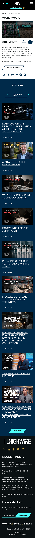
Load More (18, 430)
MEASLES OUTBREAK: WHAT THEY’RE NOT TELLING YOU (14, 299)
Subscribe (23, 515)
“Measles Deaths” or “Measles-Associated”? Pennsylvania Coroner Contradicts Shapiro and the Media (15, 479)
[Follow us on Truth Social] (23, 449)
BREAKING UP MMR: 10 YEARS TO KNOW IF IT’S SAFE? (15, 264)
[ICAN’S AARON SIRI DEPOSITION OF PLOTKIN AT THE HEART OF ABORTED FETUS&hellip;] (17, 111)
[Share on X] (4, 75)
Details (8, 137)
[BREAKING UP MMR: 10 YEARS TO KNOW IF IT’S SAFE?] (17, 249)
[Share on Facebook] (8, 75)
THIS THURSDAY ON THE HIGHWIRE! (16, 374)
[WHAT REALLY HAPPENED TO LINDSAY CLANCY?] (17, 183)
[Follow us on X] (4, 449)
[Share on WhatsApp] (25, 75)
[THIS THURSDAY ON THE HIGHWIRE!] (17, 361)
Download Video (13, 67)
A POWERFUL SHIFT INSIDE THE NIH (13, 163)
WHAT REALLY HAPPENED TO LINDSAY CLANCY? (17, 196)
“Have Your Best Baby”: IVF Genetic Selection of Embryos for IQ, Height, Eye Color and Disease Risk (17, 488)
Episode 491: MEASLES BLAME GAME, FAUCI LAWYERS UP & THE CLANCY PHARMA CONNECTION (15, 337)
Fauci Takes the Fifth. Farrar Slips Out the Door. (17, 495)
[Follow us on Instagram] (9, 449)
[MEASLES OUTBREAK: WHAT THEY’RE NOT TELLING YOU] (17, 284)
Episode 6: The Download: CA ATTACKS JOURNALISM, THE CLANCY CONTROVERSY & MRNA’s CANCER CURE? (17, 411)
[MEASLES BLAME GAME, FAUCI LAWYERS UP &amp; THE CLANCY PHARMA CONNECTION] (17, 320)
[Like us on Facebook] (14, 449)
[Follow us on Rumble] (18, 449)
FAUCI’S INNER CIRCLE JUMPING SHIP (15, 229)
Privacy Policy (18, 532)
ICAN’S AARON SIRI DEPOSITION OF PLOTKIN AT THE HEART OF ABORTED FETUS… (16, 128)
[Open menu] (31, 3)
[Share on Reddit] (21, 75)
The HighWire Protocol (17, 534)
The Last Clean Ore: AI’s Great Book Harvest (15, 472)
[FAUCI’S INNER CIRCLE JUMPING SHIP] (17, 216)
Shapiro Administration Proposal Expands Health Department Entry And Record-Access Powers (17, 465)
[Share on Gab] (12, 75)
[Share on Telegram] (17, 75)
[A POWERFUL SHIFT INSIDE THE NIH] (17, 150)
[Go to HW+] (5, 3)
